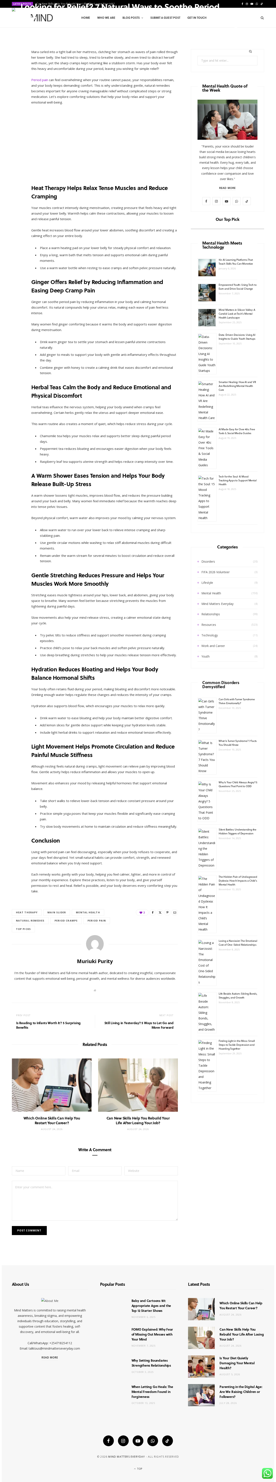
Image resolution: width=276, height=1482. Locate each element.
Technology (209, 635)
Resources (208, 625)
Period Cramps (66, 920)
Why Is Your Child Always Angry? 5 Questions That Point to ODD (238, 784)
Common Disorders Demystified (220, 684)
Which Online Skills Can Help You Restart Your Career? (52, 1120)
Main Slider (56, 912)
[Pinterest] (248, 23)
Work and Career (213, 646)
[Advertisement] (104, 141)
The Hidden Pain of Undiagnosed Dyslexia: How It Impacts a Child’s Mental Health (238, 880)
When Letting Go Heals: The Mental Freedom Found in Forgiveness (152, 1391)
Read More (227, 188)
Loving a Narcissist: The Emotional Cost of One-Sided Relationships (238, 943)
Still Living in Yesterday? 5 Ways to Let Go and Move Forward (139, 1025)
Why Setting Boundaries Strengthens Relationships (151, 1363)
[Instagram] (123, 1440)
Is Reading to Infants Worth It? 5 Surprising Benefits (48, 1025)
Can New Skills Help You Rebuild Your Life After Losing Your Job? (138, 1120)
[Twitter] (242, 23)
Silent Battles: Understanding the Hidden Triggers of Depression (237, 831)
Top (139, 1469)
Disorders (208, 561)
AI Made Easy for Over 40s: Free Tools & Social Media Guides (237, 431)
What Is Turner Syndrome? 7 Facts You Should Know (238, 743)
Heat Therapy (27, 912)
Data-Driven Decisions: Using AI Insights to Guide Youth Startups (237, 337)
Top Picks (23, 929)
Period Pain (97, 920)
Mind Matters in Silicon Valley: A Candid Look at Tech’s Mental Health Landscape (237, 313)
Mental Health (211, 593)
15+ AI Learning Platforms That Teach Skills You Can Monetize (236, 261)
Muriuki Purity (36, 29)
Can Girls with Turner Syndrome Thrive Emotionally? (237, 701)
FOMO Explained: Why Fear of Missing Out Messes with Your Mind (152, 1334)
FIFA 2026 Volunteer (215, 572)
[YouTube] (138, 1440)
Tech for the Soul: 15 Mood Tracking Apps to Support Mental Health (237, 480)
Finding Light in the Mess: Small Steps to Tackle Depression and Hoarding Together (237, 1044)
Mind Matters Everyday (217, 604)
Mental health (88, 912)
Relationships (210, 614)
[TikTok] (167, 1440)
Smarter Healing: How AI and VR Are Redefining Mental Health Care (237, 386)
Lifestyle (207, 583)
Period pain (39, 80)
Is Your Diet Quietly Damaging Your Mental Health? (237, 1363)
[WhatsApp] (152, 1440)
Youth (205, 656)
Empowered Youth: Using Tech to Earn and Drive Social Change (238, 286)
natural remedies (30, 920)
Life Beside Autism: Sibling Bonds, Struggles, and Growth (238, 995)
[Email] (235, 28)
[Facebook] (235, 23)
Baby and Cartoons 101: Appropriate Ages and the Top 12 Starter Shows (151, 1305)
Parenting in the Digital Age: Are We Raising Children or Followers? (241, 1391)
